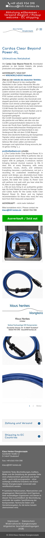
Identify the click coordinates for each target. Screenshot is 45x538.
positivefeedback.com (11, 151)
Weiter (39, 406)
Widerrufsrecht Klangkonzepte (21, 523)
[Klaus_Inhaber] (22, 331)
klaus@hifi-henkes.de (11, 210)
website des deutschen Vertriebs (27, 79)
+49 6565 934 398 (14, 460)
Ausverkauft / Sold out (23, 218)
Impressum (13, 521)
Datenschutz (28, 521)
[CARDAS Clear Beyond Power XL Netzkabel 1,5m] (22, 297)
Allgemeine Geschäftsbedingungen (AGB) (21, 527)
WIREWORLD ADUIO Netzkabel (19, 75)
